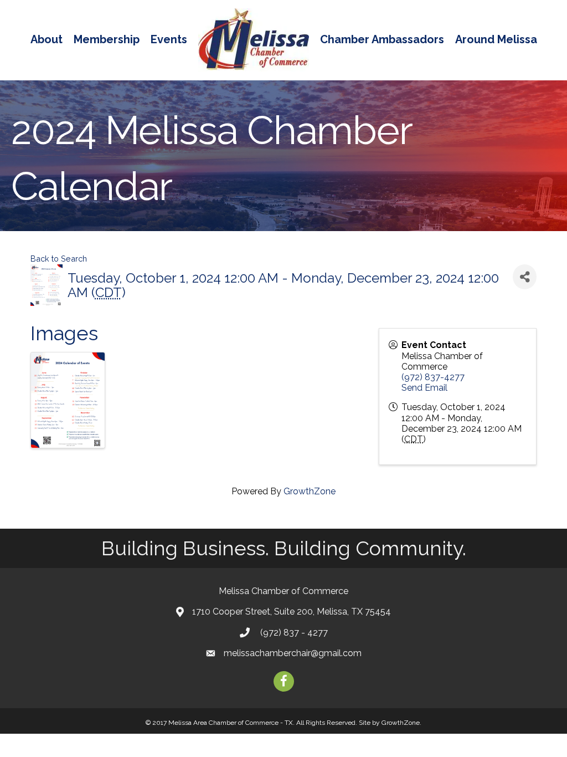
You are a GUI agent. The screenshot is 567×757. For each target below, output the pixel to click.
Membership (107, 39)
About (46, 39)
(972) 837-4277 (433, 377)
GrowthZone (310, 491)
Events (169, 39)
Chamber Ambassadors (382, 39)
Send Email (424, 387)
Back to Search (58, 258)
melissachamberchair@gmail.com (293, 653)
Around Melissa (496, 39)
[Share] (525, 276)
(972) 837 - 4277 (293, 632)
